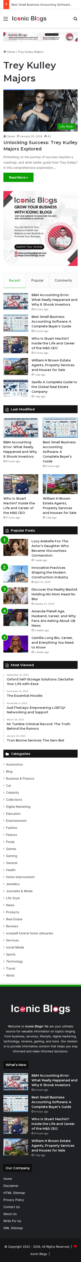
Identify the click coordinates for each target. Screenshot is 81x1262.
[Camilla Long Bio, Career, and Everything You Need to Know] (15, 644)
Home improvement (20, 877)
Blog (9, 771)
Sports (11, 954)
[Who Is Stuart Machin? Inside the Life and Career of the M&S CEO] (15, 344)
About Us (10, 1214)
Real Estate (14, 919)
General (11, 863)
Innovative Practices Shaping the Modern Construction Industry (50, 572)
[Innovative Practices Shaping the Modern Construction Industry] (15, 573)
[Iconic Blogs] (29, 18)
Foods (10, 842)
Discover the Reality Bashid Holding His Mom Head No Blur (54, 594)
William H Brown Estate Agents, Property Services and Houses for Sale (53, 365)
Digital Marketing (18, 806)
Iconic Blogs (38, 1254)
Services (12, 940)
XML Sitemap (13, 1228)
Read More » (18, 177)
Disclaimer (10, 1186)
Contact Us (11, 1207)
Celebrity (12, 792)
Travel (10, 968)
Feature (11, 835)
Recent (14, 280)
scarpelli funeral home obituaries (29, 933)
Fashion (11, 828)
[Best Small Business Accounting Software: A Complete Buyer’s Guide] (15, 322)
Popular (37, 280)
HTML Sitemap (14, 1193)
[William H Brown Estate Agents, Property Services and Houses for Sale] (15, 366)
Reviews (12, 926)
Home (10, 52)
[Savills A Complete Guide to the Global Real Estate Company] (15, 388)
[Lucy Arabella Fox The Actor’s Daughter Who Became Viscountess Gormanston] (15, 547)
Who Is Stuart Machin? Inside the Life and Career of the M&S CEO (53, 343)
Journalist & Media (19, 891)
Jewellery (13, 884)
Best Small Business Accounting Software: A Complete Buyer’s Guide (51, 321)
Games (11, 849)
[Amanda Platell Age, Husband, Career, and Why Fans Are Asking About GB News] (15, 617)
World (10, 975)
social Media (15, 947)
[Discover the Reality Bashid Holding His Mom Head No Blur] (15, 595)
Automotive (14, 764)
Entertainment (16, 821)
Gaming (11, 856)
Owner (11, 136)
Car (8, 785)
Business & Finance (20, 778)
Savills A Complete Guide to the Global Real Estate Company (54, 387)
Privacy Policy (13, 1200)
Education (13, 813)
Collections (14, 799)
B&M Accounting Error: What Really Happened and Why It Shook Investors (54, 300)
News (10, 905)
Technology (14, 961)
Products (12, 912)
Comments (63, 280)
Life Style (13, 898)
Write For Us (12, 1221)
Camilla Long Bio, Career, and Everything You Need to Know (53, 642)
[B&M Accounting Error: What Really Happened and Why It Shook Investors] (15, 301)
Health (11, 870)
